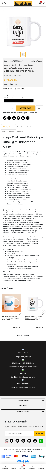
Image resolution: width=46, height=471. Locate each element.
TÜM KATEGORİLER (23, 400)
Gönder (39, 433)
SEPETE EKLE (25, 108)
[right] (43, 312)
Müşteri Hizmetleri (23, 411)
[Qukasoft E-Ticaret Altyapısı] (23, 461)
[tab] (8, 127)
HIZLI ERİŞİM (23, 406)
